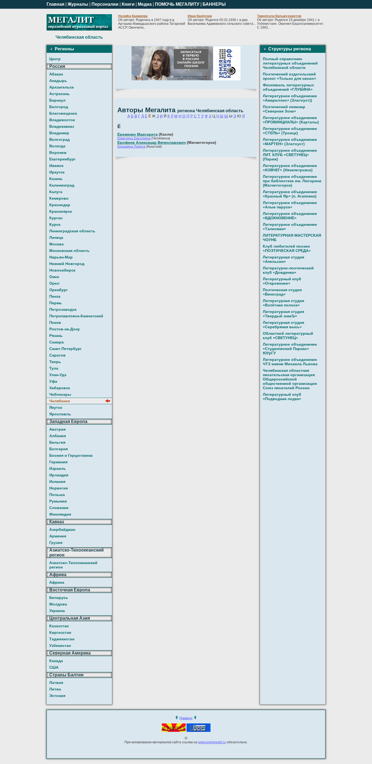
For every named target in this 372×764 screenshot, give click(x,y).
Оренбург (58, 290)
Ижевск (56, 165)
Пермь (55, 303)
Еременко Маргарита (137, 134)
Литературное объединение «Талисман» (290, 226)
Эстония (57, 695)
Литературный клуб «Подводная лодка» (282, 396)
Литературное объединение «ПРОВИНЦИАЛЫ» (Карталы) (291, 119)
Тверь (55, 362)
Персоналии (105, 4)
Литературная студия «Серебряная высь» (283, 324)
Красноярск (60, 211)
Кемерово (59, 198)
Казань (56, 178)
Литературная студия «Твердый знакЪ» (283, 313)
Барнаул (57, 100)
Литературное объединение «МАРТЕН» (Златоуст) (290, 141)
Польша (57, 494)
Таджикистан (61, 639)
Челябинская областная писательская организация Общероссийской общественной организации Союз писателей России (290, 379)
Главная (55, 4)
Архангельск (61, 87)
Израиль (57, 468)
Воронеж (57, 152)
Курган (55, 218)
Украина (57, 610)
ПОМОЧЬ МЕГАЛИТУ (177, 4)
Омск (54, 277)
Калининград (61, 185)
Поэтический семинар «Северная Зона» (284, 109)
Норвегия (58, 488)
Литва (55, 689)
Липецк (56, 237)
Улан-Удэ (57, 375)
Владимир (59, 133)
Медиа (145, 4)
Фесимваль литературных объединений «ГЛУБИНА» (288, 87)
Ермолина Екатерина (134, 138)
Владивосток (62, 120)
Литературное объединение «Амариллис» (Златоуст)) (290, 98)
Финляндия (60, 514)
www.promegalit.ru (212, 742)
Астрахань (59, 94)
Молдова (58, 604)
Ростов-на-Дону (64, 329)
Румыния (58, 501)
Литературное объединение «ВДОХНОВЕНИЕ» (290, 215)
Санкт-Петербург (65, 348)
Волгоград (59, 139)
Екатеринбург (62, 159)
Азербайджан (62, 529)
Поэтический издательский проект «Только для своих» (289, 76)
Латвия (56, 682)
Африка (56, 582)
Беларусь (58, 597)
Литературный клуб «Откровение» (282, 281)
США (54, 667)
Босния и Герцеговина (71, 455)
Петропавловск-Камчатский (76, 316)
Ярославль (60, 414)
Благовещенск (63, 113)
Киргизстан (60, 632)
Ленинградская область (72, 231)
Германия (58, 462)
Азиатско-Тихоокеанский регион (73, 565)
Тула (53, 368)
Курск (54, 224)
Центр (55, 59)
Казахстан (59, 626)
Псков (55, 322)
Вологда (57, 146)
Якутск (55, 407)
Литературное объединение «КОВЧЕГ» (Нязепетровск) (290, 167)
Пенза (54, 296)
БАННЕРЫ (214, 4)
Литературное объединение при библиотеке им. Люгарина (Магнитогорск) (292, 180)
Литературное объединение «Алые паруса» (290, 204)
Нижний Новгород (66, 263)
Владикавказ (61, 126)
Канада (56, 661)
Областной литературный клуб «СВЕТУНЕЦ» (288, 335)
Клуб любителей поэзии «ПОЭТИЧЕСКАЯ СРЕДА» (287, 248)
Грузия (55, 542)
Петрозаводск (63, 309)
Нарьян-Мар (61, 257)
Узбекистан (60, 645)
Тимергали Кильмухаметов (279, 16)
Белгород (58, 107)
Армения (57, 536)
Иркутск (57, 172)
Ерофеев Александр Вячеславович (151, 142)
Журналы (78, 4)
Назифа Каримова (133, 16)
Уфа (53, 381)
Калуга (55, 192)
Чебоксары (60, 394)
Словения (58, 508)
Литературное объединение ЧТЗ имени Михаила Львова (290, 361)
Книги (128, 4)
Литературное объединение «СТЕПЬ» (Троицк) (290, 130)
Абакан (56, 74)
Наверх (186, 718)
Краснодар (59, 205)
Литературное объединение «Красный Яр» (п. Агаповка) (290, 194)
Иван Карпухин (200, 16)
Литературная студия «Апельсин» (283, 259)
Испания (57, 481)
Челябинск (59, 401)
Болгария (58, 449)
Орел (54, 283)
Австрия (57, 429)
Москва (56, 244)
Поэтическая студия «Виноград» (282, 292)
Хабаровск (59, 388)
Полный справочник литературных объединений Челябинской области (290, 63)
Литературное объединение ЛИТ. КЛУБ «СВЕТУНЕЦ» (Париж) (290, 154)
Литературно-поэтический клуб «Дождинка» (288, 270)
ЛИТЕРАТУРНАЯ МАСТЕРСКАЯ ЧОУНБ (292, 237)
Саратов (57, 355)
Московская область (69, 250)
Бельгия (57, 442)
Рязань (56, 335)
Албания (57, 436)
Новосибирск (62, 270)
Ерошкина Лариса (131, 146)
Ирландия (58, 475)
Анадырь (58, 80)
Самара (56, 342)
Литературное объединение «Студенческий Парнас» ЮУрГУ (290, 348)
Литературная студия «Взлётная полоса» (283, 303)
